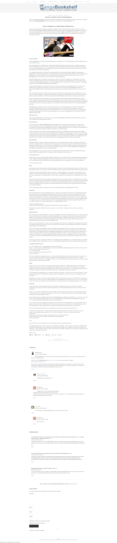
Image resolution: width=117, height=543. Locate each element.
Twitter (76, 297)
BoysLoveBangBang (59, 15)
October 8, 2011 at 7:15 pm (42, 419)
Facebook (31, 300)
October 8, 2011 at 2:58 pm (40, 354)
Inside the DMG (66, 340)
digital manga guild (57, 340)
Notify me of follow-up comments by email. (40, 520)
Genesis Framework (73, 539)
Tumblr (82, 297)
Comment (31, 493)
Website (31, 516)
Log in (59, 538)
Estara (36, 406)
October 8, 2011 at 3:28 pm (42, 375)
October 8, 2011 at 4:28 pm (40, 408)
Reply (33, 369)
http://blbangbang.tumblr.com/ (38, 361)
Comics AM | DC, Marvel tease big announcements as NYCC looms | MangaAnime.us (50, 453)
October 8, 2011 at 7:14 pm (42, 388)
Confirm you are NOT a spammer (36, 530)
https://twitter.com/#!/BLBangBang (54, 360)
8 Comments (66, 15)
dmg (62, 340)
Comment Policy (73, 483)
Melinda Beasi (40, 374)
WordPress (63, 539)
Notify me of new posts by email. (37, 523)
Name (31, 507)
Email (31, 511)
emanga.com (51, 241)
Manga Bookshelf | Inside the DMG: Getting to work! (43, 468)
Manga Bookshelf (58, 7)
